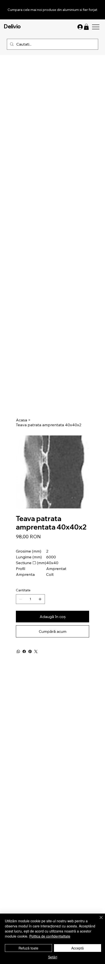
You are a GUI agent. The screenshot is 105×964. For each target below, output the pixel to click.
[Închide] (98, 920)
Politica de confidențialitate (49, 936)
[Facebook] (24, 651)
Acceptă (77, 948)
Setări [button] (52, 957)
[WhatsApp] (18, 651)
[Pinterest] (30, 651)
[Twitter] (35, 651)
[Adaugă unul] (40, 599)
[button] (86, 27)
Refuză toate (28, 948)
